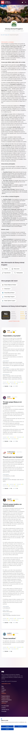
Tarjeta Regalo (4, 701)
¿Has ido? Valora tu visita (14, 321)
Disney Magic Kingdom (9, 296)
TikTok (2, 688)
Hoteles (6, 268)
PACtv (2, 691)
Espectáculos (7, 272)
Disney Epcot (7, 288)
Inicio (2, 34)
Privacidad (3, 711)
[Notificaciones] (22, 2)
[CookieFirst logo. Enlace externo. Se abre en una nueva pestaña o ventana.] (1, 719)
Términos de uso (5, 709)
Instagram (3, 690)
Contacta (3, 707)
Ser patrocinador (5, 705)
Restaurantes (20, 272)
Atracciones (16, 268)
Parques (6, 34)
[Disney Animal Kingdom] (14, 27)
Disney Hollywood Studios (10, 284)
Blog (2, 686)
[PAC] (2, 2)
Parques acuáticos (5, 698)
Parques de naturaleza (6, 699)
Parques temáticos (5, 696)
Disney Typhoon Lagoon (9, 300)
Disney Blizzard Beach (9, 292)
